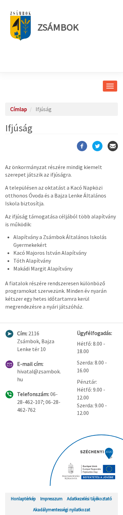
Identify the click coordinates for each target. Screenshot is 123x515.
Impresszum (51, 498)
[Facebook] (82, 146)
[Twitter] (97, 146)
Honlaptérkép (23, 498)
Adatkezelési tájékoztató (89, 498)
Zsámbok (58, 27)
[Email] (113, 146)
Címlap (18, 109)
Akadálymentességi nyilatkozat (61, 509)
